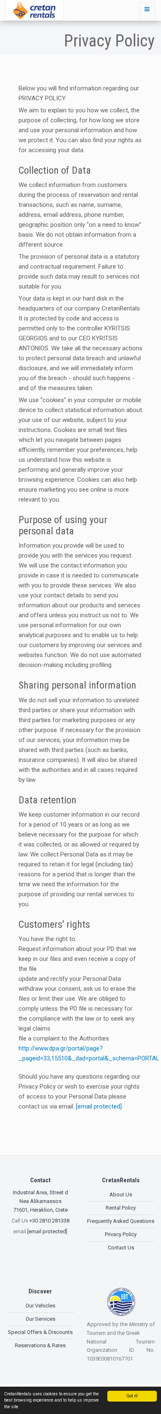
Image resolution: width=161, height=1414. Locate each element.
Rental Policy (121, 1208)
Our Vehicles (40, 1305)
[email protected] (99, 1106)
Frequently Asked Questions (120, 1221)
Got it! (132, 1396)
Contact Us (121, 1247)
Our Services (40, 1319)
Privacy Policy (121, 1234)
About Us (120, 1194)
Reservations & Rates (40, 1345)
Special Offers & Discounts (40, 1332)
